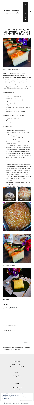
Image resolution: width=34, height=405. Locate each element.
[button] (9, 194)
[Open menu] (30, 12)
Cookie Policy (5, 398)
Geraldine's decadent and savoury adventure (12, 12)
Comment (25, 342)
